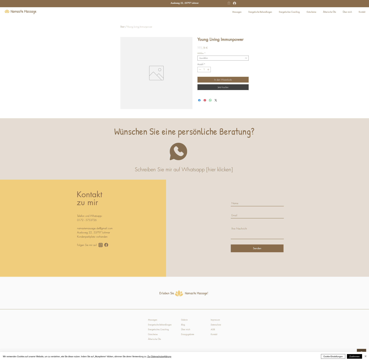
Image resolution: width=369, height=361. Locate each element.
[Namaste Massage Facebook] (106, 245)
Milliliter (201, 53)
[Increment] (208, 69)
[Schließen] (365, 356)
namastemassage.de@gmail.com (95, 228)
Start (122, 26)
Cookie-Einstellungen (333, 356)
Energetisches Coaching (158, 329)
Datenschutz (216, 324)
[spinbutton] (204, 69)
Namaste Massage (23, 11)
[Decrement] (200, 69)
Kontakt (214, 334)
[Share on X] (216, 100)
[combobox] (223, 58)
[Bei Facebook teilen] (199, 100)
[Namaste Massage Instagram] (100, 245)
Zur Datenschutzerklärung (159, 356)
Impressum (215, 319)
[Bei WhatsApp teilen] (210, 100)
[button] (229, 2)
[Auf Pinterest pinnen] (205, 100)
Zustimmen (354, 356)
